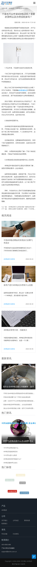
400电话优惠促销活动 (10, 451)
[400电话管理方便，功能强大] (18, 319)
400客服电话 (22, 90)
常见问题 (4, 534)
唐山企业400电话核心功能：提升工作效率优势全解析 (19, 408)
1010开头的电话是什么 (10, 448)
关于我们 (4, 520)
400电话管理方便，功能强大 (15, 329)
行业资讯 (16, 534)
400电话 (11, 8)
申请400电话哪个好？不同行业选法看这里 (16, 397)
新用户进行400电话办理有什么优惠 (18, 285)
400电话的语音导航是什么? (12, 459)
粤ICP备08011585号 (18, 564)
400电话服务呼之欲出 (10, 463)
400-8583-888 (6, 544)
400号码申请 (24, 491)
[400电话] (6, 3)
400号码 (22, 480)
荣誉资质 (27, 520)
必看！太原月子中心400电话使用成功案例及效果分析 (19, 401)
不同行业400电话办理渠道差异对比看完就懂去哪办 (19, 393)
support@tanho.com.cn (9, 551)
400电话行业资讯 (21, 8)
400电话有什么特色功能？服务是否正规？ (22, 207)
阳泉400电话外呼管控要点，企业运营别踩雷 (17, 404)
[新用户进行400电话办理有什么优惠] (18, 274)
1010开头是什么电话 (10, 455)
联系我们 (4, 523)
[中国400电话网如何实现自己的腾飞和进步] (18, 229)
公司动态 (16, 520)
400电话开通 (12, 489)
